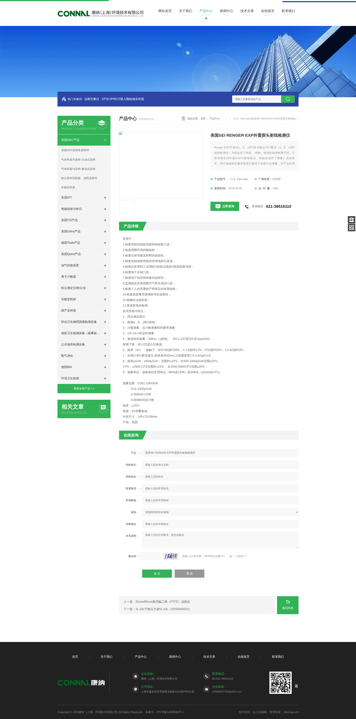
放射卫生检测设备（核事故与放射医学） (80, 333)
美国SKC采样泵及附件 (75, 150)
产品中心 (215, 118)
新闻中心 (175, 656)
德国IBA (66, 367)
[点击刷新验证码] (171, 556)
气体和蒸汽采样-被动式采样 (78, 168)
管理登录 (275, 712)
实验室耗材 (68, 299)
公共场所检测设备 (73, 344)
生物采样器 (68, 187)
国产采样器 (68, 310)
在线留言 (244, 656)
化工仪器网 (260, 712)
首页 (203, 118)
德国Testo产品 (70, 242)
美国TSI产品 (69, 220)
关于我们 (106, 656)
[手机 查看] (351, 227)
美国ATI (66, 197)
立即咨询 (228, 206)
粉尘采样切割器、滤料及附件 (79, 178)
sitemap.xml (291, 712)
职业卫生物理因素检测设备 (79, 321)
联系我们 (278, 656)
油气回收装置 (70, 265)
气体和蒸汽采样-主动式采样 (78, 159)
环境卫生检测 (70, 378)
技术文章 (209, 656)
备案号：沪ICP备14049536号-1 (164, 712)
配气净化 (67, 355)
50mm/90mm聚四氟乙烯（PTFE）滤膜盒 (163, 601)
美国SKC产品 (70, 140)
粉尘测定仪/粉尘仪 (73, 287)
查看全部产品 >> (84, 388)
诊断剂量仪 (91, 99)
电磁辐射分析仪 (71, 208)
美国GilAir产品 (70, 231)
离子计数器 (68, 276)
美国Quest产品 (71, 254)
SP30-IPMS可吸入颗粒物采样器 (123, 99)
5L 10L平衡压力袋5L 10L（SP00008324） (164, 609)
